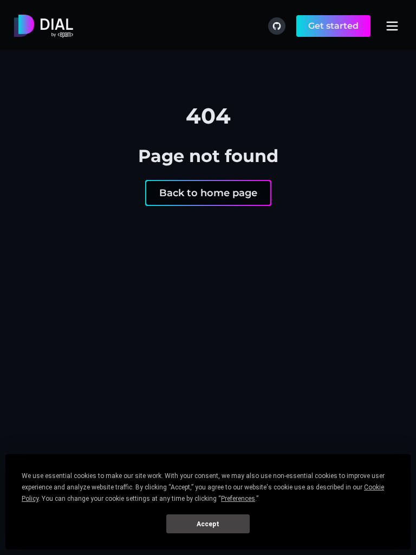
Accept (208, 524)
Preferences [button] (238, 498)
